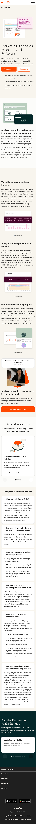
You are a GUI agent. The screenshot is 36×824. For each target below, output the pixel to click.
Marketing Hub (5, 7)
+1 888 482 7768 (18, 365)
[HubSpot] (5, 2)
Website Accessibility (11, 819)
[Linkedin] (24, 794)
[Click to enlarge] (18, 113)
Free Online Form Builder (12, 740)
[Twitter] (19, 794)
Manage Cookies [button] (26, 819)
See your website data (18, 409)
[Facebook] (6, 794)
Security (29, 816)
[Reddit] (28, 794)
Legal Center (8, 816)
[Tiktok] (32, 794)
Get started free (9, 69)
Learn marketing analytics (18, 473)
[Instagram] (10, 794)
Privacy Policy (19, 816)
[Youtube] (15, 794)
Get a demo (24, 69)
